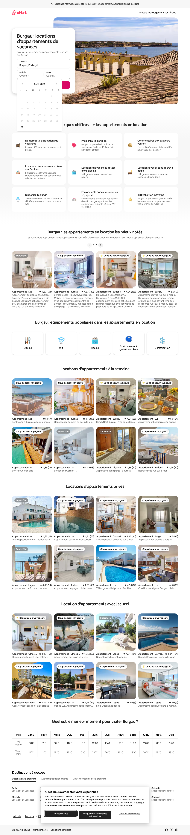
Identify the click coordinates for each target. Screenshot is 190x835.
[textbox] (30, 75)
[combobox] (43, 65)
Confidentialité (40, 830)
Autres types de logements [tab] (54, 778)
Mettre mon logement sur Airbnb (157, 12)
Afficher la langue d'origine (126, 4)
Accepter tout (61, 813)
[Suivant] (100, 245)
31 (22, 127)
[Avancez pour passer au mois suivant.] (57, 84)
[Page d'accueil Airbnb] (19, 12)
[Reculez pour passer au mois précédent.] (22, 84)
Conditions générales (60, 830)
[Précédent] (89, 245)
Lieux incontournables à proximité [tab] (89, 778)
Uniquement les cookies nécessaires (95, 815)
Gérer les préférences (129, 813)
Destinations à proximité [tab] (24, 778)
